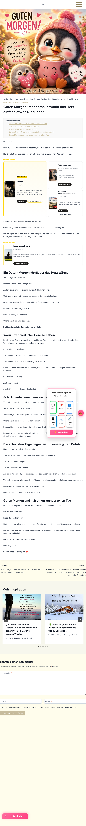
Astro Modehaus (64, 165)
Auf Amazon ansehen (35, 201)
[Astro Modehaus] (65, 174)
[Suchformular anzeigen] (43, 4)
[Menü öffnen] (78, 4)
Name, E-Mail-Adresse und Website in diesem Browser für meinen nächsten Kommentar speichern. (40, 707)
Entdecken (22, 201)
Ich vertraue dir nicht (21, 246)
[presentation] (22, 607)
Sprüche (25, 103)
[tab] (38, 646)
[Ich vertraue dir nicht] (43, 255)
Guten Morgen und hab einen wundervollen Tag (29, 135)
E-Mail (48, 701)
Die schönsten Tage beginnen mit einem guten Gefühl (31, 132)
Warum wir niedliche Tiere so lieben (24, 126)
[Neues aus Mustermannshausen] (65, 203)
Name (4, 701)
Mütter (20, 182)
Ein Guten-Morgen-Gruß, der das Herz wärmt (28, 124)
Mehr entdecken (64, 184)
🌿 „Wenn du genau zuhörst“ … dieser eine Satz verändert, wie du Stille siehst (63, 627)
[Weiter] (80, 619)
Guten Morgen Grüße (11, 103)
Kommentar (6, 673)
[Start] (4, 99)
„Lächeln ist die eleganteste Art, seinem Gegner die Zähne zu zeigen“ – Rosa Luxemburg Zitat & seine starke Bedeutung (66, 570)
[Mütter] (25, 189)
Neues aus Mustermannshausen (66, 193)
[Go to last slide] (6, 619)
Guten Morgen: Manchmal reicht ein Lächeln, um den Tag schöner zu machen (20, 569)
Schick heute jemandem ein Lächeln (24, 129)
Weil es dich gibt (14, 638)
